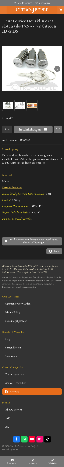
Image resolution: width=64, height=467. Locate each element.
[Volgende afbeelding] (57, 69)
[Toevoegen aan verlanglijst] (58, 129)
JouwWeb (15, 449)
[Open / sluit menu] (3, 10)
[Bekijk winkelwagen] (60, 10)
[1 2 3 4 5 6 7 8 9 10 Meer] (7, 129)
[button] (7, 105)
